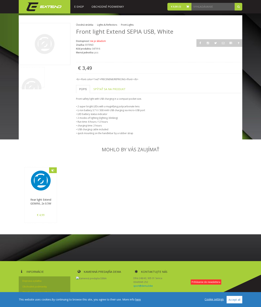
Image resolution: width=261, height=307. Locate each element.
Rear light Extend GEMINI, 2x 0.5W (40, 201)
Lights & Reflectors (107, 24)
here (138, 299)
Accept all (234, 299)
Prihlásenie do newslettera (206, 282)
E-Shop (79, 6)
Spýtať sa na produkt (109, 89)
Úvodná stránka (84, 24)
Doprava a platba (31, 281)
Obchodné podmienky (108, 6)
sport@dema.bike (143, 285)
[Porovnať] (231, 43)
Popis (83, 89)
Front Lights (127, 24)
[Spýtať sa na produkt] (238, 43)
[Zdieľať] (223, 43)
